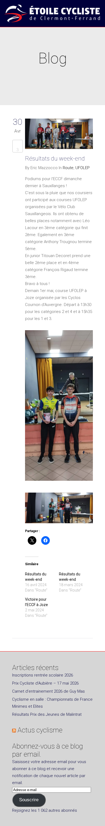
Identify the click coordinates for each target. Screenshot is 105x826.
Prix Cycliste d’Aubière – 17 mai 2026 (45, 683)
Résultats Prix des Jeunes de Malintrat (47, 714)
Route (68, 167)
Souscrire (28, 799)
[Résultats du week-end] (59, 135)
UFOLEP (82, 167)
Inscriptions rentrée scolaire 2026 (42, 675)
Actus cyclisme (40, 730)
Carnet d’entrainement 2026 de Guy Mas (48, 691)
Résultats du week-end (55, 158)
